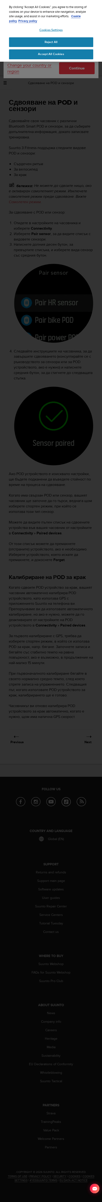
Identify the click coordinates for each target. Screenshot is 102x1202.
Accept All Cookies (51, 54)
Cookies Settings (51, 30)
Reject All (51, 42)
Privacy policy (27, 21)
